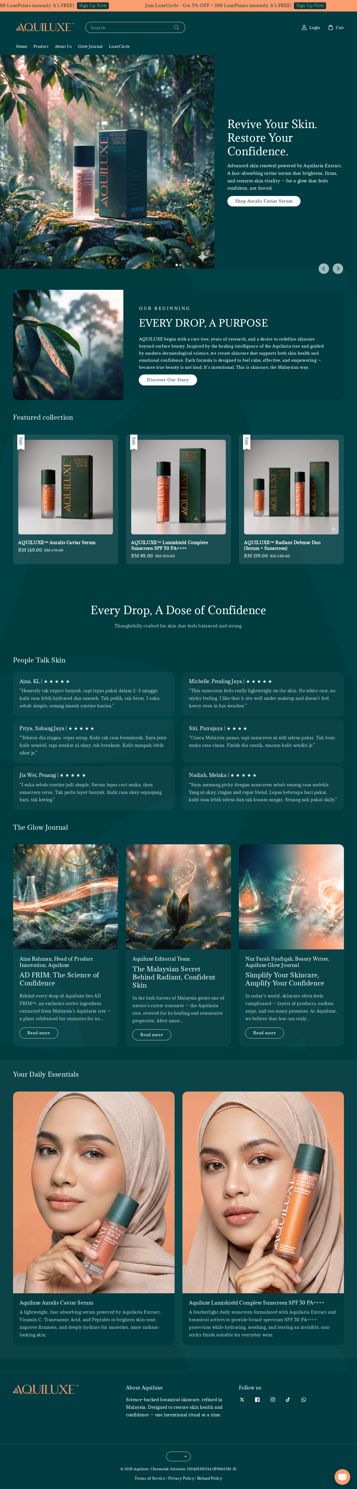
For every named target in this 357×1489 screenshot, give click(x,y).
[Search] (176, 27)
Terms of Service (150, 1478)
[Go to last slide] (324, 268)
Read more (38, 1032)
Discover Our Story (168, 379)
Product (40, 46)
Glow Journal (90, 46)
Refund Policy (209, 1478)
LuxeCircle (119, 46)
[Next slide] (338, 268)
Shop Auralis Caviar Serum (272, 216)
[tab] (177, 265)
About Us (63, 46)
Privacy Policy (181, 1478)
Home (21, 46)
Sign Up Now (54, 5)
